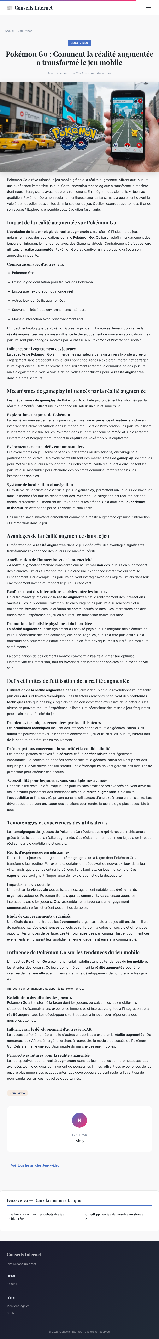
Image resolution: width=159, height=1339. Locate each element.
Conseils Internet (30, 7)
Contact (12, 1313)
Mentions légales (18, 1306)
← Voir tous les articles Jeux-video (33, 1165)
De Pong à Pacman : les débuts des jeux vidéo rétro (37, 1216)
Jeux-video (25, 30)
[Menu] (148, 7)
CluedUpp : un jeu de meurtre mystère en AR (115, 1216)
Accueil (9, 30)
